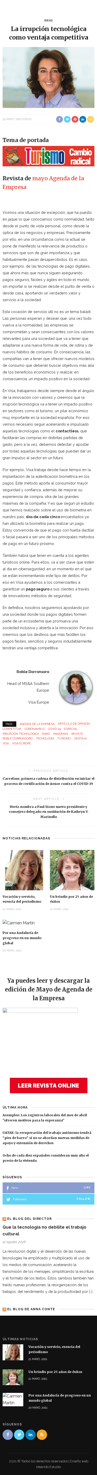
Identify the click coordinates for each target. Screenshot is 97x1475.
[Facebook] (8, 1435)
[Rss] (42, 1435)
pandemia (60, 734)
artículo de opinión (74, 723)
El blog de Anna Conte (31, 1309)
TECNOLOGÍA (45, 738)
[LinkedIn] (30, 1435)
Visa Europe (21, 743)
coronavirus (35, 729)
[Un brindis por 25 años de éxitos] (72, 869)
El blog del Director (29, 1219)
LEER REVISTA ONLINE (48, 1085)
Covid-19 (54, 729)
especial (71, 729)
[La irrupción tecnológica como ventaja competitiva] (48, 77)
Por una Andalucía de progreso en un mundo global (22, 938)
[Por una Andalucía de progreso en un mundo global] (19, 922)
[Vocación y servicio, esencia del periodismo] (25, 869)
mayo (40, 178)
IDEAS (48, 20)
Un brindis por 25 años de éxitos (55, 1372)
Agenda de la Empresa (37, 723)
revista (77, 734)
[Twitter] (19, 1435)
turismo (64, 738)
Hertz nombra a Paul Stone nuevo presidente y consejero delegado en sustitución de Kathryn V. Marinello (48, 812)
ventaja (80, 738)
